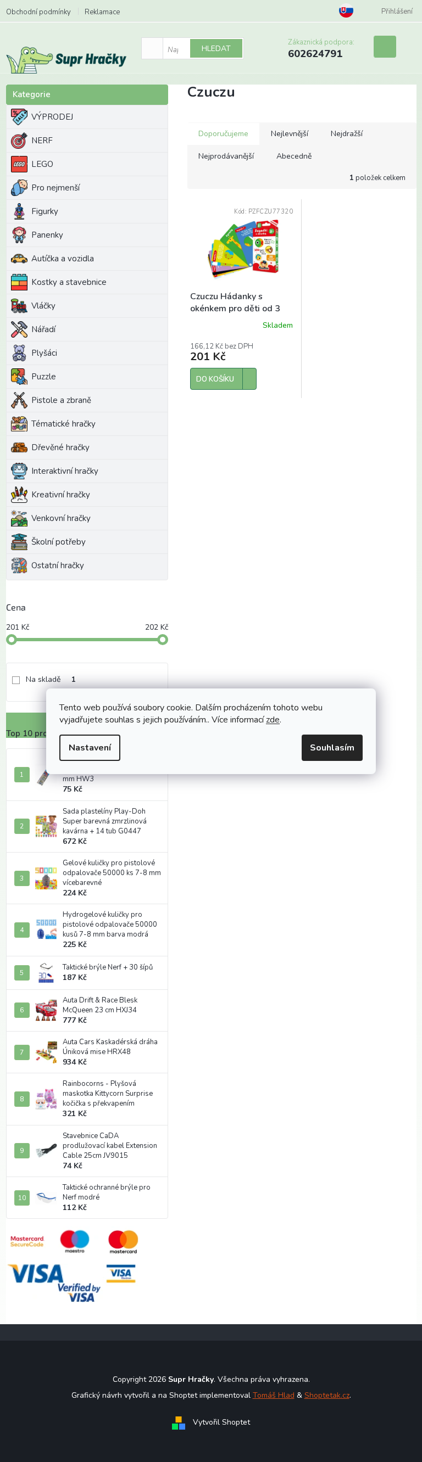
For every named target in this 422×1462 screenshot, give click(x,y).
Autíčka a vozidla (62, 258)
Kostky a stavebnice (69, 282)
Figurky (44, 211)
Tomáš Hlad (274, 1395)
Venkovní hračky (61, 518)
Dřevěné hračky (60, 447)
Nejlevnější (289, 133)
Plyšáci (44, 353)
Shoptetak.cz (326, 1395)
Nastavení (90, 748)
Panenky (47, 234)
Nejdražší (347, 133)
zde (273, 720)
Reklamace (102, 12)
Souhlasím (332, 748)
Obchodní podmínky (38, 12)
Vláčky (43, 305)
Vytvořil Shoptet (221, 1422)
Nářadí (43, 329)
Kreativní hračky (60, 494)
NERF (42, 140)
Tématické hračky (63, 423)
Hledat (216, 48)
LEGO (42, 164)
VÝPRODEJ (52, 116)
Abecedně (294, 156)
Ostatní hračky (57, 565)
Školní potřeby (58, 541)
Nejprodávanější (226, 156)
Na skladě (51, 679)
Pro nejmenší (55, 187)
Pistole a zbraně (61, 400)
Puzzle (43, 376)
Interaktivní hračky (64, 471)
